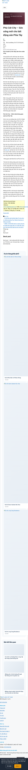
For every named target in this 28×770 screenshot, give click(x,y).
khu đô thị (17, 75)
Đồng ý (18, 766)
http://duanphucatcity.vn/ (10, 206)
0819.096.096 (3, 702)
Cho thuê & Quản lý (4, 731)
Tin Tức (6, 216)
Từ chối (9, 766)
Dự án (1, 713)
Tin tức (2, 715)
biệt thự (7, 150)
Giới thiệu (2, 710)
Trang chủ (2, 708)
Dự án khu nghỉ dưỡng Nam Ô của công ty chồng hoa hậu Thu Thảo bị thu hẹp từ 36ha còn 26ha (13, 220)
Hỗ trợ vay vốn (3, 736)
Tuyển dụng (3, 718)
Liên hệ (2, 720)
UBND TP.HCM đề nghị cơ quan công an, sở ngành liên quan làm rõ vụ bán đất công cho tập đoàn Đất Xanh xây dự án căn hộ (13, 225)
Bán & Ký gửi (3, 729)
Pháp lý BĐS (3, 739)
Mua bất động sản (4, 726)
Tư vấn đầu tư (3, 734)
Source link (6, 213)
